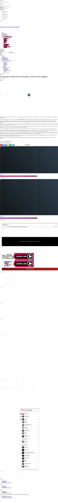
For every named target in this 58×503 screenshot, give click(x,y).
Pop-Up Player (2, 51)
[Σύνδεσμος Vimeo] (9, 27)
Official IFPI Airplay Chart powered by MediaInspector (31, 469)
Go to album (2, 9)
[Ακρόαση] (23, 414)
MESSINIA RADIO (8, 141)
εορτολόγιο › (55, 226)
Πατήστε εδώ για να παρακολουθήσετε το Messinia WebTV (29, 241)
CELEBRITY (2, 216)
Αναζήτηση (11, 52)
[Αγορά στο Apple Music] (39, 414)
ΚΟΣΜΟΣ (1, 74)
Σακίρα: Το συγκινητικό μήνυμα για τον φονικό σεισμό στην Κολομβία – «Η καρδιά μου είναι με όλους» (18, 218)
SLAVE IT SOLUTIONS (24, 494)
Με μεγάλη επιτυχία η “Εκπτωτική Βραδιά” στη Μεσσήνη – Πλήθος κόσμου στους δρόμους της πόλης (18, 176)
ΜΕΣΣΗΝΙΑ (2, 174)
